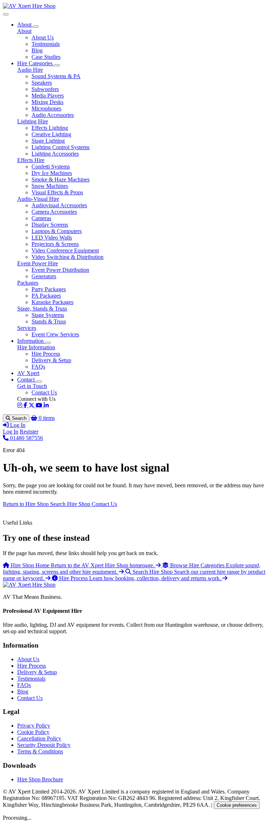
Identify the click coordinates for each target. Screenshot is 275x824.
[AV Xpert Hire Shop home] (29, 6)
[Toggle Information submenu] (48, 343)
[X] (32, 405)
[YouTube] (40, 405)
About (25, 25)
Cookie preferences (237, 805)
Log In (10, 431)
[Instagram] (20, 405)
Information (31, 341)
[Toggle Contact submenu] (39, 381)
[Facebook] (26, 405)
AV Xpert (28, 373)
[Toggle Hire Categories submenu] (57, 65)
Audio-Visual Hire (38, 199)
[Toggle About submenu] (36, 26)
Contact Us (104, 504)
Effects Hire (30, 160)
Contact (26, 380)
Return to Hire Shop (26, 504)
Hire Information (36, 347)
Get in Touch (32, 386)
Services (26, 328)
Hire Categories (35, 63)
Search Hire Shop (71, 504)
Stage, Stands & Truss (42, 309)
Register (29, 431)
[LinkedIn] (46, 405)
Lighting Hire (32, 121)
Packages (27, 283)
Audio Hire (30, 70)
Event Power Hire (37, 263)
